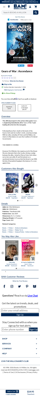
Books (4, 228)
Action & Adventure (21, 228)
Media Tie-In (19, 230)
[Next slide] (36, 185)
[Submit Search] (35, 12)
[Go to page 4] (22, 200)
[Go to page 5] (22, 268)
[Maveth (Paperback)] (27, 183)
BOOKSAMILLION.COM (17, 370)
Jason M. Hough (7, 75)
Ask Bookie (14, 20)
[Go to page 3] (20, 200)
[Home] (20, 6)
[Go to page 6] (23, 268)
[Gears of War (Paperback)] (12, 183)
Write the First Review (16, 81)
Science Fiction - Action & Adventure (26, 232)
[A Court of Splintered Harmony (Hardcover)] (28, 250)
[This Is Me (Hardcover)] (11, 250)
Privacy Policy (32, 372)
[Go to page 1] (17, 200)
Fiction (11, 228)
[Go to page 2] (19, 200)
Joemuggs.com (33, 370)
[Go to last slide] (3, 185)
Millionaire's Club (26, 20)
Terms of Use (8, 372)
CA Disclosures (20, 372)
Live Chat (33, 295)
